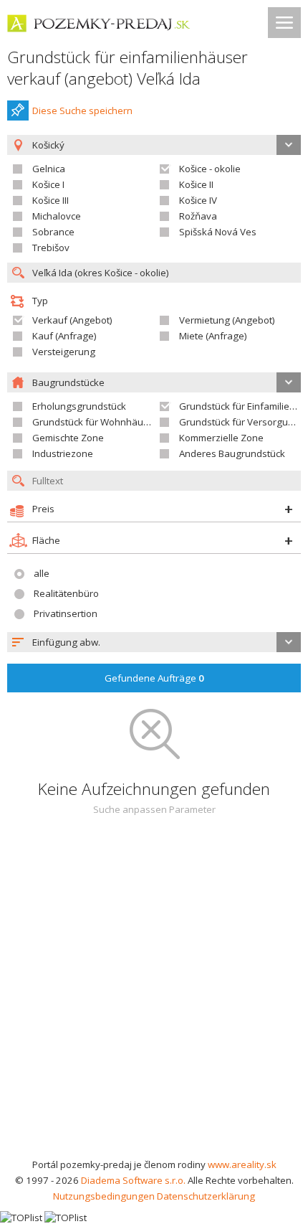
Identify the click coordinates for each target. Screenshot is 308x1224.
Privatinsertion (65, 613)
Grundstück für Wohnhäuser (95, 421)
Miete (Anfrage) (213, 335)
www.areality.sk (242, 1164)
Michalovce (56, 216)
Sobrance (53, 231)
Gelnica (48, 168)
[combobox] (154, 642)
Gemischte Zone (68, 437)
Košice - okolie (210, 168)
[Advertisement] (154, 995)
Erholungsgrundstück (79, 406)
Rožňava (198, 216)
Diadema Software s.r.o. (133, 1180)
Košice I (48, 184)
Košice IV (198, 200)
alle (41, 573)
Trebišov (50, 247)
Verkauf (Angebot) (72, 320)
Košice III (50, 200)
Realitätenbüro (66, 593)
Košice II (196, 184)
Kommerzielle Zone (221, 437)
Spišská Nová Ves (217, 231)
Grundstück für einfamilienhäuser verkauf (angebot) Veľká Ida (127, 68)
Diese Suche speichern (82, 110)
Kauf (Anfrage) (64, 335)
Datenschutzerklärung (206, 1196)
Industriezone (62, 453)
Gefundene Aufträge (154, 678)
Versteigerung (63, 351)
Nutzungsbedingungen (104, 1196)
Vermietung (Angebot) (227, 320)
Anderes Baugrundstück (232, 453)
